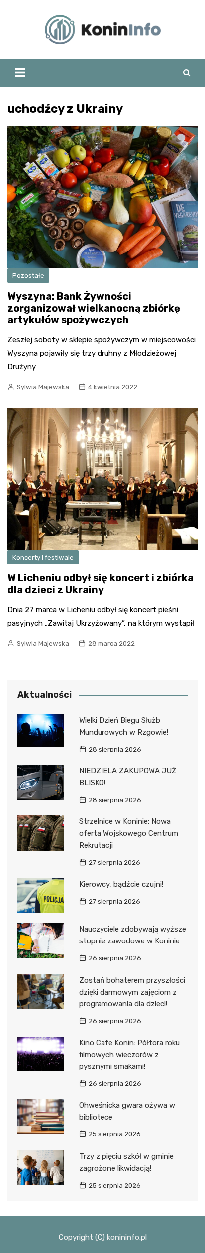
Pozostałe (28, 275)
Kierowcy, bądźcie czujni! (121, 884)
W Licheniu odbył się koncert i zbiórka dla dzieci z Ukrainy (100, 584)
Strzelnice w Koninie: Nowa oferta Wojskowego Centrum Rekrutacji (128, 833)
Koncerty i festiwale (43, 557)
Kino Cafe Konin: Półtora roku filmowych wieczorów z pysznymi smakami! (129, 1054)
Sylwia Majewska (43, 387)
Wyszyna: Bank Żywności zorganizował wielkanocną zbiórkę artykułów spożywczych (93, 308)
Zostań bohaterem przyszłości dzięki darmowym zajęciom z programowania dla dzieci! (132, 992)
